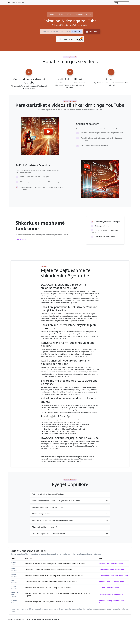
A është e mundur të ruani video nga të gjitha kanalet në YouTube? (56, 501)
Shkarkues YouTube (17, 2)
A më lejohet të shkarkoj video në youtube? (47, 507)
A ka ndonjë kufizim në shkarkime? (44, 527)
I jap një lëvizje (21, 239)
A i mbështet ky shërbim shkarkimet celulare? (48, 534)
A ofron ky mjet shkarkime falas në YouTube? (48, 494)
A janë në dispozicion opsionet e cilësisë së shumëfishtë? (52, 520)
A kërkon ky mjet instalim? (41, 514)
